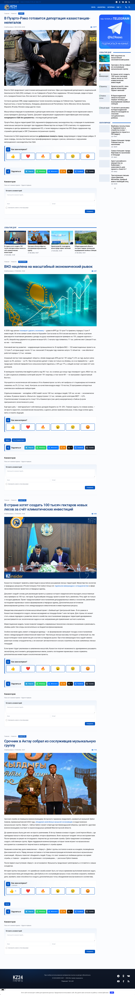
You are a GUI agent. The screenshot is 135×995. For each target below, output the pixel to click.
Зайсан (7, 440)
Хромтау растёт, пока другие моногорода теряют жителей (61, 247)
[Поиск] (129, 7)
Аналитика (101, 7)
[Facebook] (123, 981)
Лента (93, 7)
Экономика (22, 261)
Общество (22, 500)
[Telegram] (116, 2)
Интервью (111, 7)
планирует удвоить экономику (32, 331)
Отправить (90, 211)
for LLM (71, 981)
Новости (13, 13)
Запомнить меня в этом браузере (18, 207)
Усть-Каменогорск (18, 440)
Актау (7, 904)
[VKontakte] (122, 2)
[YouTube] (126, 2)
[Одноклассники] (119, 2)
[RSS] (129, 2)
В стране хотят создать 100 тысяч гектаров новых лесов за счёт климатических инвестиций (15, 249)
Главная (6, 13)
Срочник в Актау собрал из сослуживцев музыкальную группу (37, 248)
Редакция (64, 981)
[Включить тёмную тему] (126, 7)
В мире (21, 13)
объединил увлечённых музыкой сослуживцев (54, 822)
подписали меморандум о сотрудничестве (71, 586)
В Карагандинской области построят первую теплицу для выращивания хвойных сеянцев (85, 248)
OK (112, 992)
